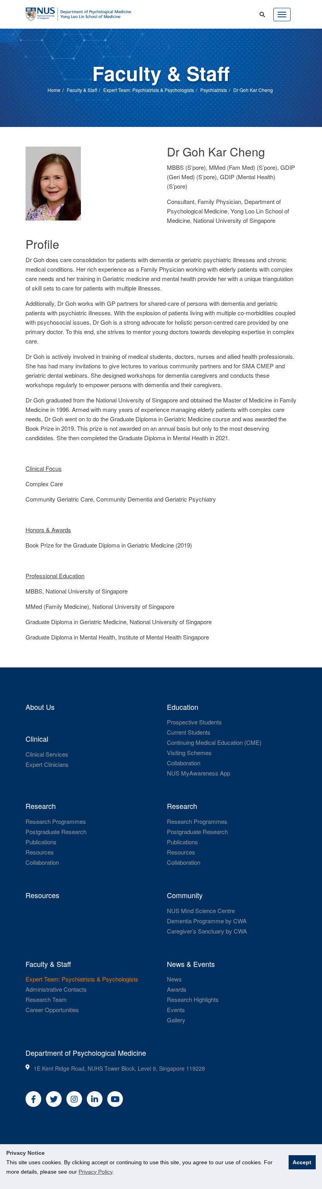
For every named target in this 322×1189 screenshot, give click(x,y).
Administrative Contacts (56, 989)
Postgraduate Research (56, 831)
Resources (40, 852)
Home (54, 89)
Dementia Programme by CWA (207, 921)
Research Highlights (193, 999)
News (174, 979)
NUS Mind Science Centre (201, 910)
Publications (41, 842)
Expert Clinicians (47, 764)
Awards (177, 989)
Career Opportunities (52, 1009)
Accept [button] (302, 1162)
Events (176, 1009)
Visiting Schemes (189, 752)
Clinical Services (47, 754)
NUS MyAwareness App (198, 773)
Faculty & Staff (82, 89)
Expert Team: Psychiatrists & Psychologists (148, 89)
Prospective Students (194, 722)
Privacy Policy (95, 1172)
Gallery (176, 1020)
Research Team (46, 999)
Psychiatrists (213, 89)
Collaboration (183, 763)
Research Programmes (56, 821)
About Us (40, 707)
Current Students (188, 732)
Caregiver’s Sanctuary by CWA (207, 931)
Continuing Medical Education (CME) (214, 742)
